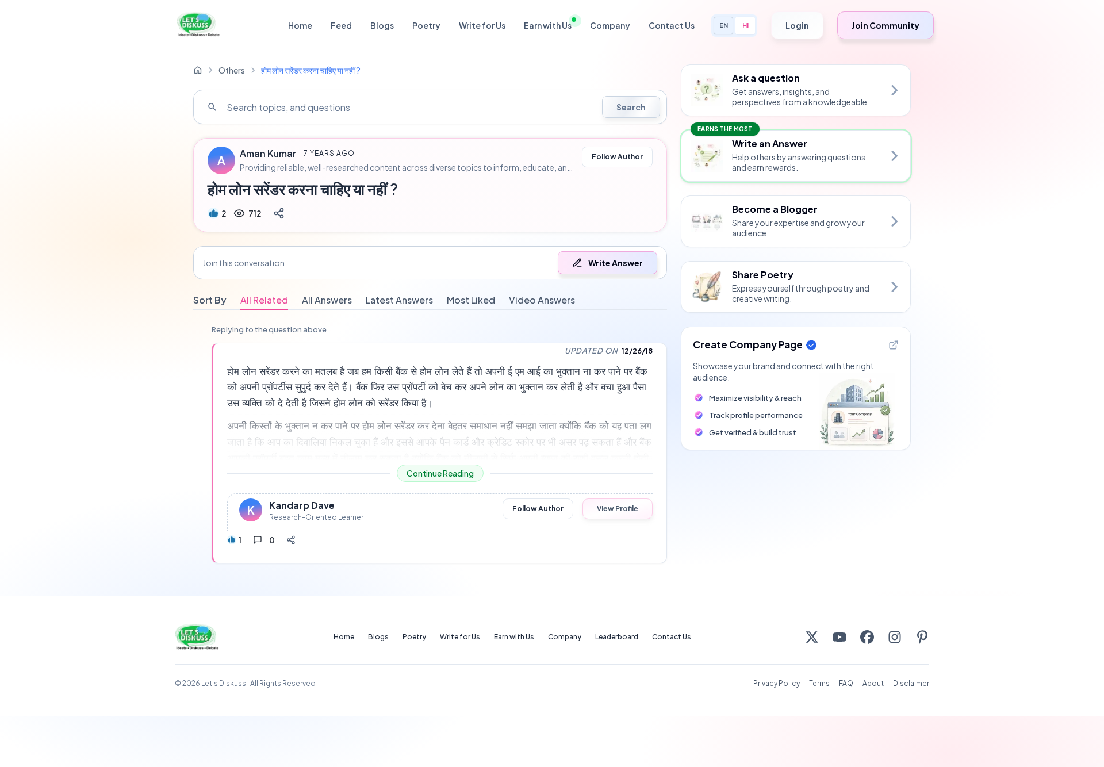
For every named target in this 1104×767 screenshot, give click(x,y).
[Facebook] (867, 637)
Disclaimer (911, 683)
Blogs (382, 25)
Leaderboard (616, 636)
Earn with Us (548, 25)
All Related (264, 300)
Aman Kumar (268, 153)
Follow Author (617, 156)
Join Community (885, 25)
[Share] (279, 213)
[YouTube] (839, 637)
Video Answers (542, 300)
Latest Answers (399, 300)
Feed (341, 25)
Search (631, 107)
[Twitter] (812, 637)
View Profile (617, 508)
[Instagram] (895, 637)
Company (610, 25)
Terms (819, 683)
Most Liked (471, 300)
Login (797, 25)
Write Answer (615, 263)
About (873, 683)
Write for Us (482, 25)
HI (745, 25)
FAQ (846, 683)
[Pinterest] (922, 637)
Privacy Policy (776, 683)
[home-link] (197, 70)
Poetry (426, 25)
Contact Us (672, 25)
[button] (430, 262)
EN (723, 25)
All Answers (327, 300)
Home (300, 25)
